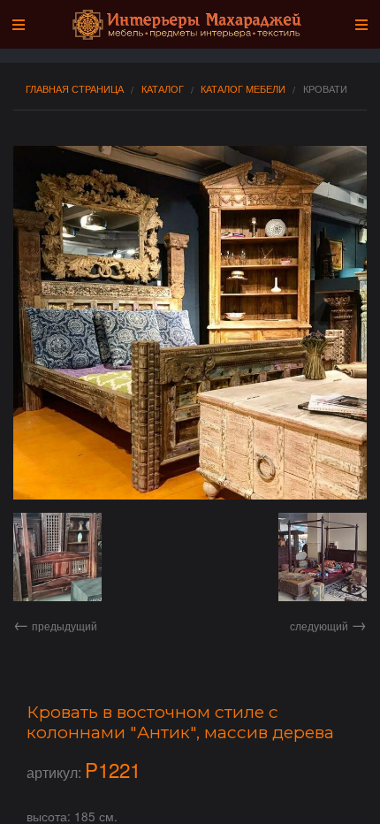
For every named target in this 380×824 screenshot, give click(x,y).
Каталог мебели (243, 89)
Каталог (162, 89)
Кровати (325, 89)
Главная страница (75, 89)
